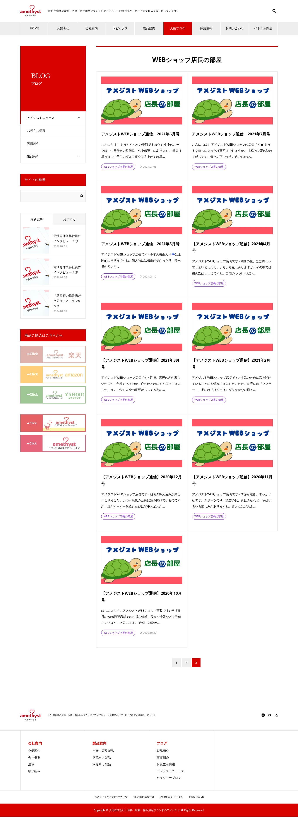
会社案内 (92, 28)
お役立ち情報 (36, 130)
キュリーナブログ (169, 778)
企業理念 (34, 751)
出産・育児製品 (103, 751)
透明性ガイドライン (171, 797)
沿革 (31, 764)
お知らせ (63, 28)
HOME (34, 28)
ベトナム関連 (263, 28)
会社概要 (34, 757)
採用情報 (206, 28)
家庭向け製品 (101, 764)
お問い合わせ (235, 28)
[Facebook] (269, 715)
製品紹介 (33, 156)
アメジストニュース (41, 118)
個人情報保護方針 (143, 797)
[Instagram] (263, 715)
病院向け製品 (101, 757)
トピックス (120, 28)
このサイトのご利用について (111, 797)
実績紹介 (33, 143)
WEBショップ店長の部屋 (118, 167)
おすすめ (69, 219)
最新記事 (37, 219)
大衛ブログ (177, 28)
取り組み (34, 771)
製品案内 (149, 28)
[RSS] (276, 715)
